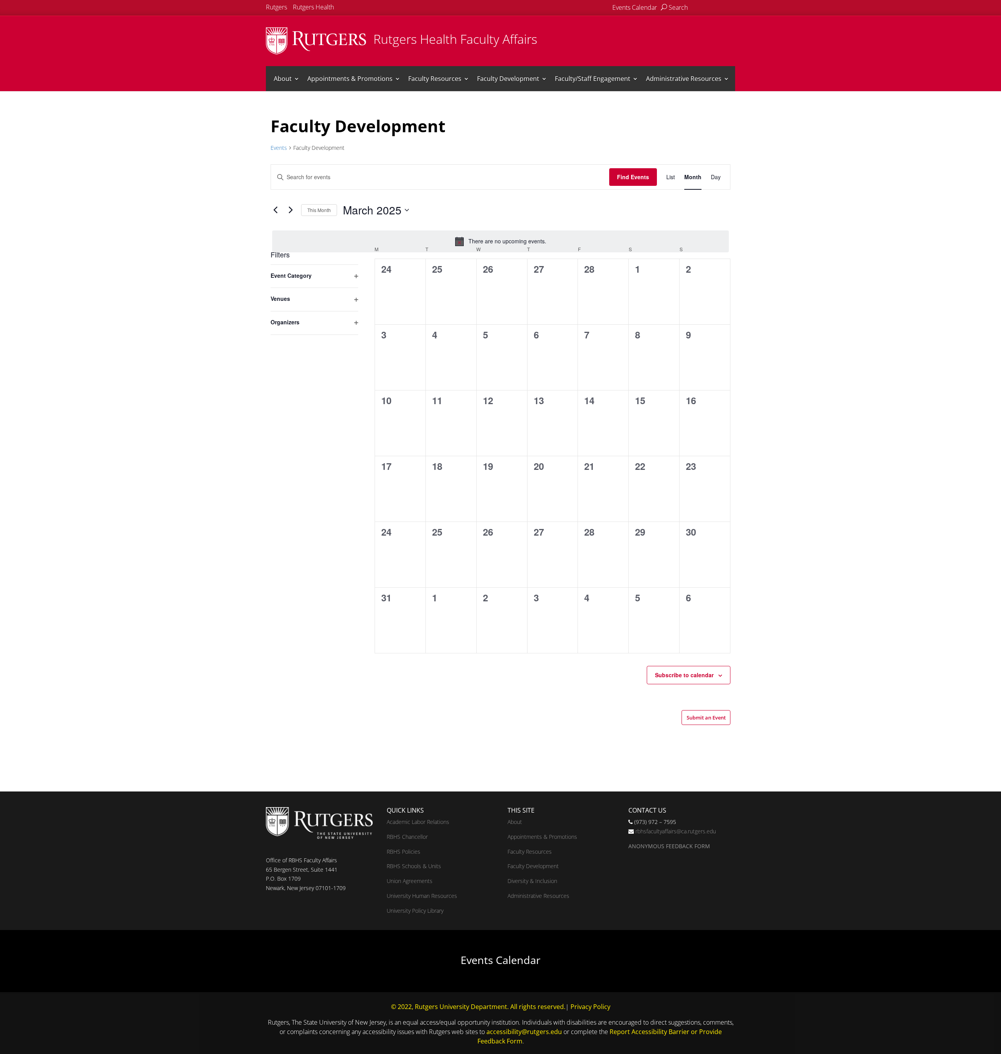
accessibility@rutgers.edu (524, 1031)
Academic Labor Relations (418, 822)
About (283, 78)
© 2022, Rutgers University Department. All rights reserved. (478, 1006)
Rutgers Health (313, 7)
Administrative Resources (683, 78)
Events (279, 147)
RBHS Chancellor (407, 836)
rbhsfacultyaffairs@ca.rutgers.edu (675, 831)
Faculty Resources (434, 78)
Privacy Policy (590, 1006)
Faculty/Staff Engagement (592, 78)
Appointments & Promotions (350, 78)
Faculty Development (508, 78)
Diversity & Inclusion (532, 881)
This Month (319, 210)
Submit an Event (706, 717)
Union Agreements (409, 881)
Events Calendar (634, 7)
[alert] (500, 241)
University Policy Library (415, 910)
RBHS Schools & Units (414, 866)
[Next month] (290, 210)
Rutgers (276, 7)
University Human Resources (422, 895)
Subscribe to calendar (684, 675)
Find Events (633, 177)
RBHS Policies (403, 851)
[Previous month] (275, 210)
